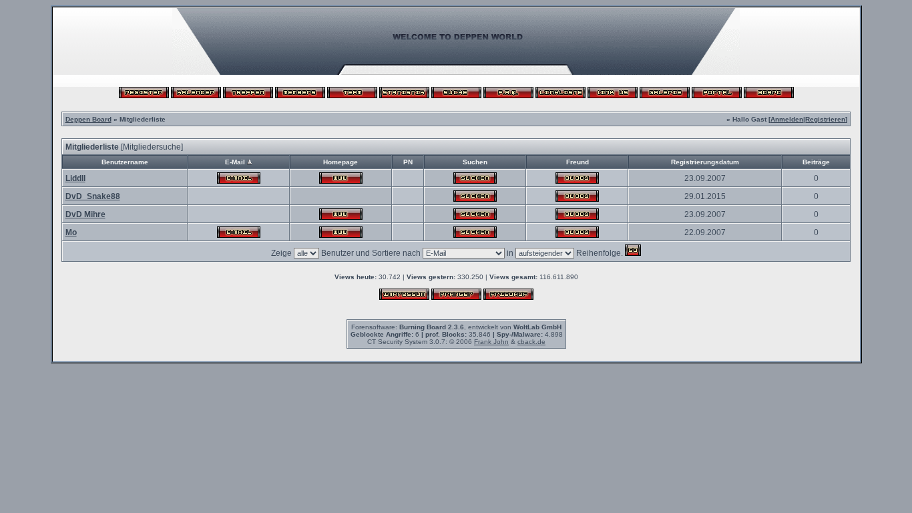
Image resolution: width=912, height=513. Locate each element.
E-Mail (235, 162)
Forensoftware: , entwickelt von (456, 327)
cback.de (531, 341)
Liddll (75, 178)
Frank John (491, 341)
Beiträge (816, 162)
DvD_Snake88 (92, 196)
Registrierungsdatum (705, 162)
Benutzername (124, 162)
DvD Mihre (85, 214)
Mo (71, 232)
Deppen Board (88, 119)
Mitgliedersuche (152, 147)
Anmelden (786, 119)
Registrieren (825, 119)
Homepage (340, 162)
